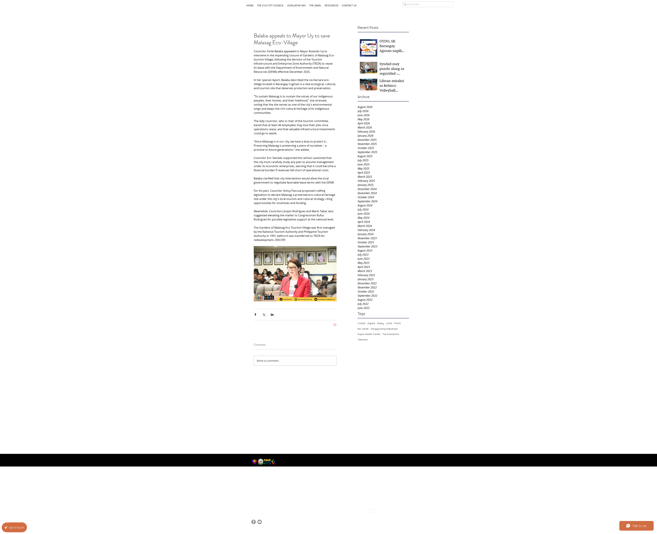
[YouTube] (259, 522)
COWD (361, 323)
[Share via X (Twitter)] (263, 314)
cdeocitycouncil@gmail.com (268, 508)
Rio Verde (363, 328)
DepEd (371, 323)
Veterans (363, 339)
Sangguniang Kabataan (384, 328)
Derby (380, 323)
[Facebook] (253, 522)
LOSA (389, 323)
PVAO (397, 323)
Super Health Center (369, 334)
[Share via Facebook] (255, 314)
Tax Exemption (390, 334)
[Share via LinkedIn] (272, 314)
